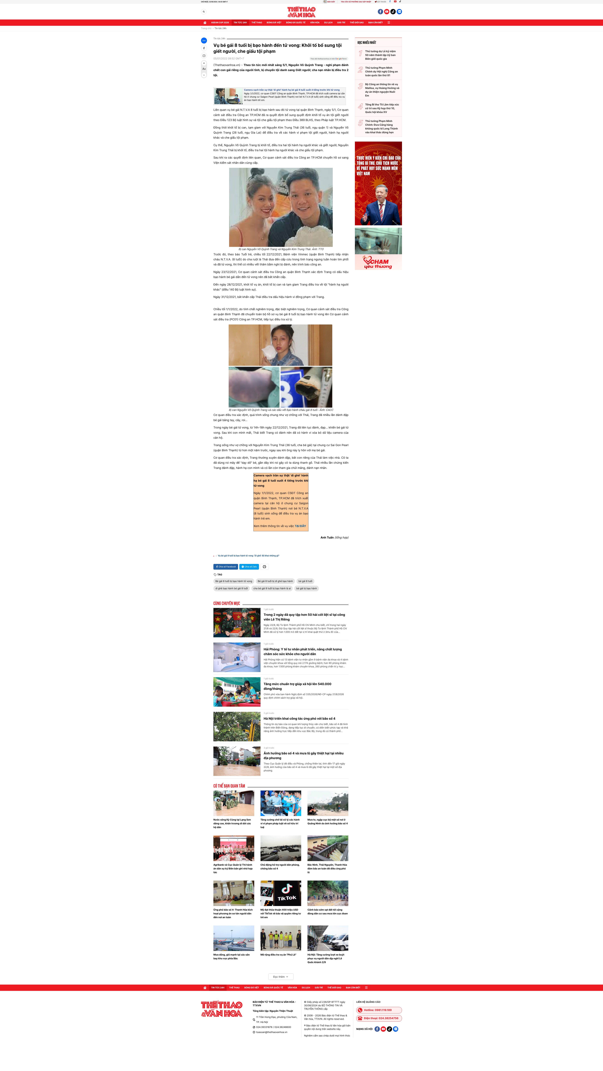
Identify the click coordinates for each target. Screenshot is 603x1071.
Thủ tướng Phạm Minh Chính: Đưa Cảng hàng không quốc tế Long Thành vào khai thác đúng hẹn (381, 126)
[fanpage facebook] (380, 11)
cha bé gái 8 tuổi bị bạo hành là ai (272, 588)
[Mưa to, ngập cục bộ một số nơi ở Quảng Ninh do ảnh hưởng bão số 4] (327, 803)
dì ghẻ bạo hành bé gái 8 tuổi (231, 588)
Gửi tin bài (381, 2)
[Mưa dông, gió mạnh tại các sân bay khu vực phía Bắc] (233, 938)
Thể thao (257, 22)
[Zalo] (399, 11)
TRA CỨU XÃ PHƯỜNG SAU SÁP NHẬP (356, 2)
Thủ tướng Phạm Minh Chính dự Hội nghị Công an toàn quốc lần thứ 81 (381, 71)
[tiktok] (393, 11)
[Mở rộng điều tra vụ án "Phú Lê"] (281, 938)
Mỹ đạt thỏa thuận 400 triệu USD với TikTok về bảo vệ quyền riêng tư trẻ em (281, 913)
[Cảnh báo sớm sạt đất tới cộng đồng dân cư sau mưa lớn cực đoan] (327, 893)
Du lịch (328, 22)
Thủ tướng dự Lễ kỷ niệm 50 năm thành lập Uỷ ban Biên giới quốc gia (380, 55)
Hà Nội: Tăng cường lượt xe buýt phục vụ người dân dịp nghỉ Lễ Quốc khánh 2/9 (325, 958)
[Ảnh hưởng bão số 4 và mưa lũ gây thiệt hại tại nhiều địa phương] (237, 761)
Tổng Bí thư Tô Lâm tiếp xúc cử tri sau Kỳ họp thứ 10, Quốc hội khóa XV (382, 108)
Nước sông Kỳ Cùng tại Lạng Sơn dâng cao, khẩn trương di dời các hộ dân (232, 823)
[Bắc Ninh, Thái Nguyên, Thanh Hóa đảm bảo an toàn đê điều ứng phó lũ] (327, 848)
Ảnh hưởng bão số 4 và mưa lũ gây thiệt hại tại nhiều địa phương (304, 755)
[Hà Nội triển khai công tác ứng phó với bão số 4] (237, 726)
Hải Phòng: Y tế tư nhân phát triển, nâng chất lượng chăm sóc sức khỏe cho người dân (303, 651)
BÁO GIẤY (331, 2)
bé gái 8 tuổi (305, 581)
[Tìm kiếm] (203, 11)
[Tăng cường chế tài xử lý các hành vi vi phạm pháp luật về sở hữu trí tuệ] (281, 803)
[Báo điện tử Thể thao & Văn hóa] (302, 11)
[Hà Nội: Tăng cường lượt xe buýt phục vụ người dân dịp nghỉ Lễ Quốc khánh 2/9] (327, 938)
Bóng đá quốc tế (295, 22)
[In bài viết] (204, 56)
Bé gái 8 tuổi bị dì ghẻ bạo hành (275, 581)
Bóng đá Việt (274, 22)
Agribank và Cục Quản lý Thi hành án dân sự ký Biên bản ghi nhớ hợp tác (233, 868)
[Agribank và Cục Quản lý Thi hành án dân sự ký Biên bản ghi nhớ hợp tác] (233, 848)
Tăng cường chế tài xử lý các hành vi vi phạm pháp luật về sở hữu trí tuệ (280, 823)
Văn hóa (315, 22)
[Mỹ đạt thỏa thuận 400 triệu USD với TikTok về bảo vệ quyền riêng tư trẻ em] (281, 893)
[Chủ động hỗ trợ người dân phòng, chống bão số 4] (281, 848)
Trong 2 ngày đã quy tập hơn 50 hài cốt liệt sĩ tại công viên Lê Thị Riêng (304, 617)
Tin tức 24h (240, 22)
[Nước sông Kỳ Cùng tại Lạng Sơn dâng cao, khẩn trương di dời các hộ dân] (233, 803)
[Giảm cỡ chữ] (204, 75)
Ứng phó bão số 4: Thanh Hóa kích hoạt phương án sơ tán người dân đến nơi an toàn (233, 913)
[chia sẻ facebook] (204, 48)
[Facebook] (390, 2)
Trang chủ (206, 28)
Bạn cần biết (375, 22)
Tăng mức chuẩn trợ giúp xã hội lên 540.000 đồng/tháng (297, 686)
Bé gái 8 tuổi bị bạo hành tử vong (233, 581)
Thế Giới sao (357, 22)
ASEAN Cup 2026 (220, 22)
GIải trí (341, 22)
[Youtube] (395, 2)
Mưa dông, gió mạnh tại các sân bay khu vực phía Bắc (231, 956)
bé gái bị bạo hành (306, 588)
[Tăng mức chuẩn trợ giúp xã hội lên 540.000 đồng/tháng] (237, 692)
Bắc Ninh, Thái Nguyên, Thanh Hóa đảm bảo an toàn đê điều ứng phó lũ (327, 868)
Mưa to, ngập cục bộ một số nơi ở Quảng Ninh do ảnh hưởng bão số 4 (327, 821)
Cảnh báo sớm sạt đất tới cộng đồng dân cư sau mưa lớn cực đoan (327, 911)
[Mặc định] (204, 69)
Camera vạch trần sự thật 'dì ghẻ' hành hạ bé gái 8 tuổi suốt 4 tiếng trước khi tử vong (292, 90)
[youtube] (386, 11)
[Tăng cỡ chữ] (204, 63)
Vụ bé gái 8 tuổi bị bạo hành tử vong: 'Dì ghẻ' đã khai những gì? (248, 556)
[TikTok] (401, 2)
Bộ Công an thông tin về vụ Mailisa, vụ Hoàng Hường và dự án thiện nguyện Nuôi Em (382, 90)
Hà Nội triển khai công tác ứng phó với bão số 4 (299, 718)
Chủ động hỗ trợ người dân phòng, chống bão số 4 (280, 866)
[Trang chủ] (205, 22)
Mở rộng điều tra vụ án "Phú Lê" (278, 954)
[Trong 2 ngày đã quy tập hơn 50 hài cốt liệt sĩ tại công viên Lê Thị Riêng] (237, 622)
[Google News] (328, 60)
